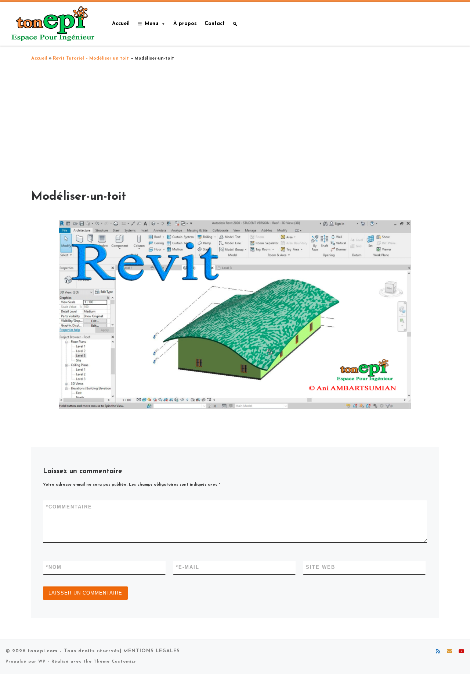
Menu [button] (151, 23)
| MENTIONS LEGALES (150, 651)
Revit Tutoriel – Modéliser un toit (91, 58)
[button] (235, 23)
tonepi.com (43, 651)
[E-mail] (449, 652)
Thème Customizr (115, 662)
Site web (320, 567)
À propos (185, 23)
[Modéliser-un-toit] (235, 314)
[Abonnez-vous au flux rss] (438, 652)
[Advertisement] (235, 123)
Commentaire (69, 507)
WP (42, 662)
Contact (215, 23)
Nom (54, 567)
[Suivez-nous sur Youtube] (461, 652)
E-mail (187, 567)
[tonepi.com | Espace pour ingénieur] (51, 23)
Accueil (121, 23)
